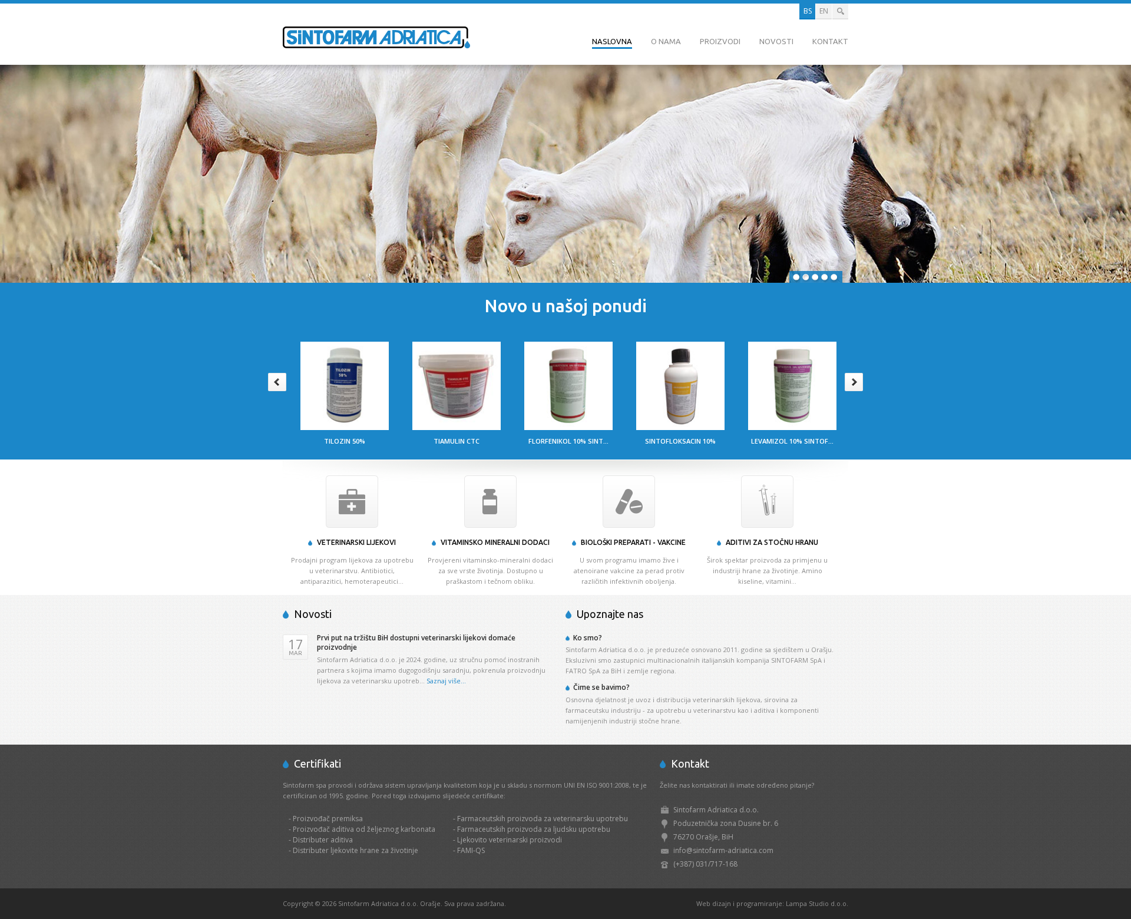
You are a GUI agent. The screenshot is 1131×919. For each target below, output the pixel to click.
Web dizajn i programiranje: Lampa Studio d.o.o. (772, 903)
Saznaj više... (446, 680)
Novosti (776, 41)
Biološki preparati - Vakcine (633, 542)
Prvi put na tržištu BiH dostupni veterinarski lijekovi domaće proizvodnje (416, 643)
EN (823, 11)
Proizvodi (720, 41)
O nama (666, 41)
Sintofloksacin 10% (680, 441)
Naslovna (612, 41)
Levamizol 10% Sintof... (792, 441)
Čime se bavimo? (601, 687)
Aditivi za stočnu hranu (772, 542)
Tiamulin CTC (456, 441)
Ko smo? (587, 638)
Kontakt (830, 41)
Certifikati (317, 763)
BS (807, 11)
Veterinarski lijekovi (356, 542)
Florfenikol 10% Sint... (568, 441)
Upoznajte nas (610, 614)
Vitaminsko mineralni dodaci (495, 542)
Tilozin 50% (344, 441)
